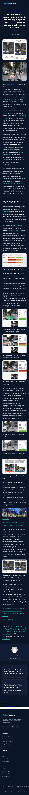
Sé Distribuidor (6, 771)
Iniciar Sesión (5, 761)
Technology (14, 11)
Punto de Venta (6, 736)
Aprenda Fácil (6, 758)
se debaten (11, 150)
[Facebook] (4, 726)
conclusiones (16, 225)
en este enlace (13, 230)
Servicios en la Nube (7, 741)
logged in (8, 706)
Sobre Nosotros (6, 776)
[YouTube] (17, 726)
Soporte (4, 753)
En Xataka (5, 519)
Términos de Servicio (23, 791)
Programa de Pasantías (8, 773)
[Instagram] (8, 726)
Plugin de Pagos (6, 744)
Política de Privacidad (10, 791)
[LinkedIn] (13, 726)
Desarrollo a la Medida (8, 739)
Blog (3, 756)
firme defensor (11, 84)
